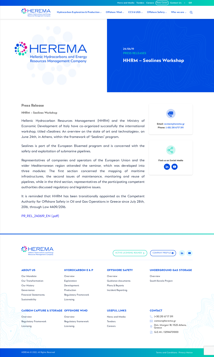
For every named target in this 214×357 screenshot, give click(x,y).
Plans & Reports (115, 286)
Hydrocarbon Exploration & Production (78, 12)
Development (71, 286)
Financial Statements (33, 295)
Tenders (140, 3)
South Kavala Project (161, 281)
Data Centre (162, 3)
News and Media (125, 3)
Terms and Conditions (166, 353)
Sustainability (28, 300)
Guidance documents (118, 281)
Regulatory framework (76, 321)
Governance (28, 290)
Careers (150, 3)
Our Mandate (29, 276)
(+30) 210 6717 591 (175, 128)
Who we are (177, 12)
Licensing (69, 300)
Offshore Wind (114, 12)
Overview (69, 276)
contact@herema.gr (174, 124)
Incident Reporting (117, 290)
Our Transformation (32, 281)
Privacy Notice (186, 353)
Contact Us (176, 3)
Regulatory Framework (76, 295)
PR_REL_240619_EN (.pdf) (40, 216)
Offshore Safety (156, 12)
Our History (27, 286)
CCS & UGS (134, 12)
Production (70, 290)
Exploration (70, 281)
